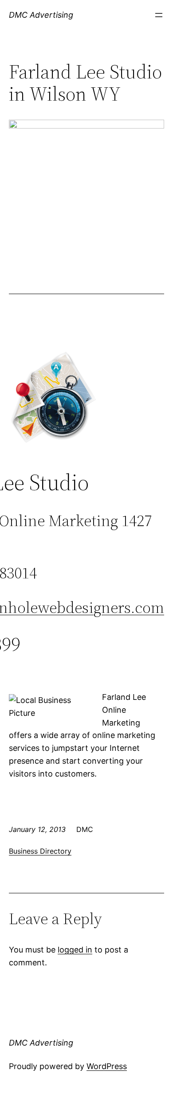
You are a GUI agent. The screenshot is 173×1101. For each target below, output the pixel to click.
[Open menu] (158, 15)
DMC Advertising (41, 15)
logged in (75, 949)
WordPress (106, 1066)
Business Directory (40, 851)
